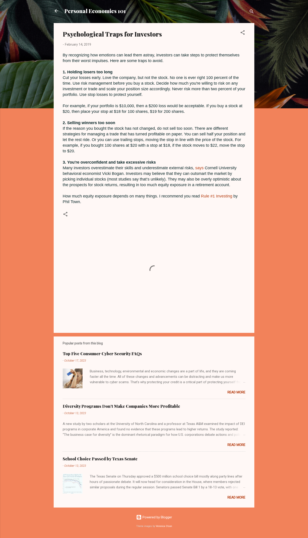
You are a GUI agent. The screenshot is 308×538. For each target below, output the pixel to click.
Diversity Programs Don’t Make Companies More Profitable (121, 406)
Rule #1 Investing (216, 196)
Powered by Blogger (157, 517)
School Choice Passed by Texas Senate (100, 458)
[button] (242, 33)
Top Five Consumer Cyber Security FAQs (102, 353)
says (199, 168)
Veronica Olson (164, 526)
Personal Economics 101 (95, 10)
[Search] (251, 12)
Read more (236, 392)
